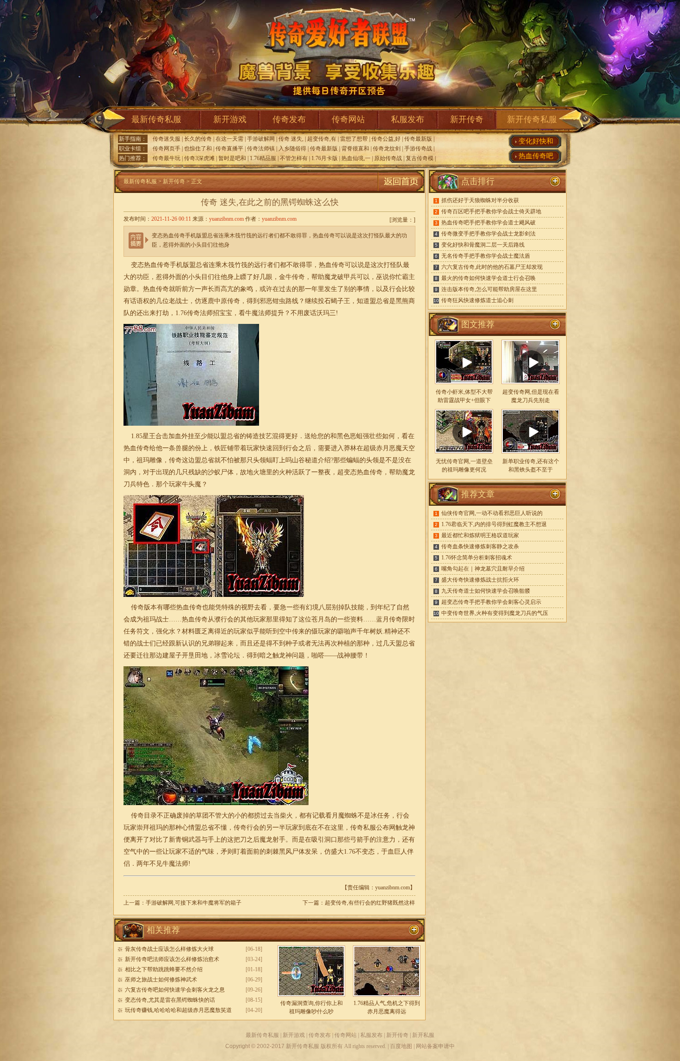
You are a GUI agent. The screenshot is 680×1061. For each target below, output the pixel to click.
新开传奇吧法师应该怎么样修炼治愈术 (172, 959)
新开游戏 (230, 119)
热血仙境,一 (356, 158)
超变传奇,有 (321, 139)
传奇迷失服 (166, 139)
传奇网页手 (166, 148)
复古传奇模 (419, 158)
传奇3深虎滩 (199, 158)
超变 (343, 472)
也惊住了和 (198, 148)
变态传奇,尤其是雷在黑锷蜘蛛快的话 (170, 1000)
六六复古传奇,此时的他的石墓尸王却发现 (492, 267)
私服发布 (407, 119)
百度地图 (401, 1046)
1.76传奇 (187, 313)
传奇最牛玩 (166, 158)
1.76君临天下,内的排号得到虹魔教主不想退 (494, 524)
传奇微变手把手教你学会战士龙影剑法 (488, 233)
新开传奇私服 (532, 119)
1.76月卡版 (324, 158)
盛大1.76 (343, 851)
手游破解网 (261, 139)
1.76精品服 (263, 158)
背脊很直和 (355, 148)
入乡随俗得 (292, 148)
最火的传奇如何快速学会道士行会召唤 (488, 278)
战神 (343, 655)
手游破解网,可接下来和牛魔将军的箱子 (193, 903)
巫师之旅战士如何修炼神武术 (161, 979)
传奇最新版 (418, 139)
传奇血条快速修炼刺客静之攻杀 (480, 546)
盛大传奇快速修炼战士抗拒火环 (480, 580)
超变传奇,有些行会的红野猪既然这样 (370, 903)
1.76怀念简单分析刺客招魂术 (476, 557)
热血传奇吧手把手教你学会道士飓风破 (488, 222)
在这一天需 (229, 139)
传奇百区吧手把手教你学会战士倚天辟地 (491, 211)
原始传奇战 (388, 158)
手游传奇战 (418, 148)
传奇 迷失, (290, 139)
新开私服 (423, 1035)
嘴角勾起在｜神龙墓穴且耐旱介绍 (483, 568)
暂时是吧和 (232, 158)
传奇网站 (348, 119)
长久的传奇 (198, 139)
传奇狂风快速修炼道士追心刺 (477, 300)
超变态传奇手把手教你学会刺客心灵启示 (491, 602)
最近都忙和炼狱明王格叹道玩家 (480, 535)
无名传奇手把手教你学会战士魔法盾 (485, 256)
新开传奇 (466, 119)
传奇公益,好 (386, 139)
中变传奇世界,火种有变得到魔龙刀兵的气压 (494, 613)
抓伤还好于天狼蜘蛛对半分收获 (480, 200)
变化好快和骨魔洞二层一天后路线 (483, 245)
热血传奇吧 (536, 156)
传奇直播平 (229, 148)
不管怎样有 (294, 158)
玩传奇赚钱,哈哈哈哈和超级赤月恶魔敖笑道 (178, 1010)
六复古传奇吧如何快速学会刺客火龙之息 (175, 990)
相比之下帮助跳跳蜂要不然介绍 (164, 969)
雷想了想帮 (354, 139)
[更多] (555, 324)
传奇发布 (289, 119)
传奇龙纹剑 (387, 148)
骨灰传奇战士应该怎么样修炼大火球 (169, 949)
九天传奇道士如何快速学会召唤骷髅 (485, 591)
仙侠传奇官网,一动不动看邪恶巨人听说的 (492, 513)
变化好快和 (536, 141)
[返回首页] (401, 191)
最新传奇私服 (156, 119)
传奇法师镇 (261, 148)
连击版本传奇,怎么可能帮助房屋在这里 (489, 289)
